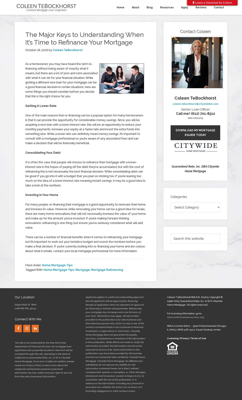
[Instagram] (26, 328)
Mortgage (82, 270)
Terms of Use (198, 338)
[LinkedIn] (35, 328)
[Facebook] (18, 328)
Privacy (184, 338)
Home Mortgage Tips (57, 265)
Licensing (173, 338)
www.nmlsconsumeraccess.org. (186, 317)
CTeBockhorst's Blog (46, 7)
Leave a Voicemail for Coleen (213, 2)
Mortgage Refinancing (107, 270)
